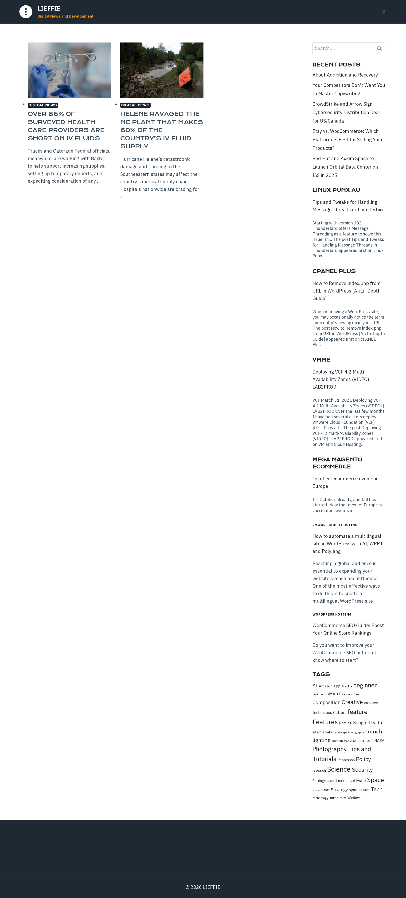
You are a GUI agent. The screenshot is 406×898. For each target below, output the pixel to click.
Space (375, 780)
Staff (325, 789)
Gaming (345, 723)
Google (360, 722)
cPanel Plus (334, 271)
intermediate (322, 732)
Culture (340, 712)
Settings (319, 781)
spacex (316, 790)
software (358, 780)
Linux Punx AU (336, 190)
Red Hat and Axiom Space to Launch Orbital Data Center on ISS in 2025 (345, 166)
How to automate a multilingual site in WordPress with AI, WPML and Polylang (347, 543)
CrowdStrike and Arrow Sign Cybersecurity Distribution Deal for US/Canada (346, 112)
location (337, 741)
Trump (334, 798)
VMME (321, 360)
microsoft (365, 740)
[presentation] (69, 70)
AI (315, 685)
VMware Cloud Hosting (335, 525)
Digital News (43, 105)
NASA (379, 740)
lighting (321, 739)
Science (339, 769)
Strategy (339, 789)
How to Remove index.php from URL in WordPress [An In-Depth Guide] (346, 290)
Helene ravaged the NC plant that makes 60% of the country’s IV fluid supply (161, 130)
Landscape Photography (348, 732)
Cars (356, 694)
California (347, 694)
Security (362, 769)
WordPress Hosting (332, 614)
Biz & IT (333, 694)
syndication (359, 789)
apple (339, 685)
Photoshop (346, 760)
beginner (365, 685)
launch (373, 731)
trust (343, 798)
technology (320, 798)
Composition (326, 702)
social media (338, 780)
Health (375, 722)
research (319, 770)
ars (348, 685)
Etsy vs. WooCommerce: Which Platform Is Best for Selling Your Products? (347, 139)
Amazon (325, 686)
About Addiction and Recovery (345, 75)
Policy (363, 759)
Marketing (350, 741)
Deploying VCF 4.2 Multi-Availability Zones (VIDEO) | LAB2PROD (342, 379)
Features (325, 722)
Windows (354, 797)
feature (357, 712)
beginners (318, 694)
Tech (377, 789)
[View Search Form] (384, 11)
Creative (352, 702)
